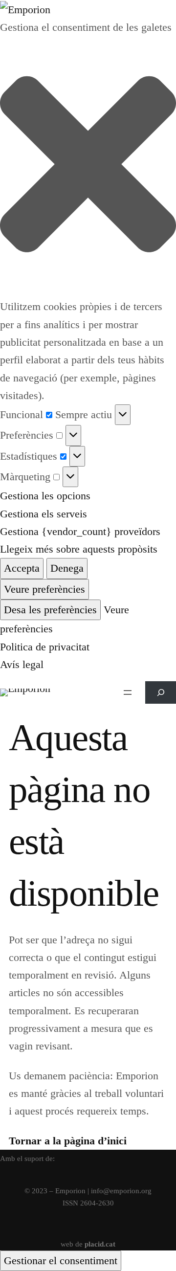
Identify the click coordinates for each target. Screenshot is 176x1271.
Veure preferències (44, 589)
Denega (67, 568)
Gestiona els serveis (43, 514)
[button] (88, 167)
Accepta (22, 568)
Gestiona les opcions (45, 496)
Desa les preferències (50, 609)
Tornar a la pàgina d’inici (68, 1141)
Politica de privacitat (44, 647)
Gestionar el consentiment (60, 1260)
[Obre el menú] (127, 692)
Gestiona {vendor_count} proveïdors (80, 531)
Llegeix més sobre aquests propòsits (78, 549)
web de (88, 1244)
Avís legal (22, 664)
